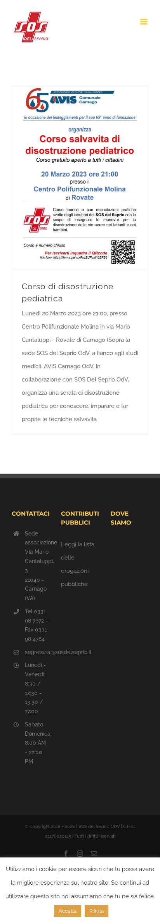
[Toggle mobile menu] (144, 21)
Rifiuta (96, 911)
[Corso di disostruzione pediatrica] (80, 177)
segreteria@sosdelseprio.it (37, 652)
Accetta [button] (68, 911)
